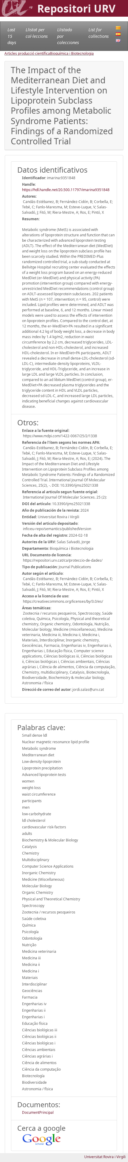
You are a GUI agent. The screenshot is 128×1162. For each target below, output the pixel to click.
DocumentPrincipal (38, 1112)
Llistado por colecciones (68, 36)
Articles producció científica (27, 53)
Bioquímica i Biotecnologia (72, 53)
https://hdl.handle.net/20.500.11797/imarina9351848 (66, 189)
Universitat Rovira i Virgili (105, 1156)
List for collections (98, 33)
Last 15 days (11, 36)
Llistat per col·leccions (37, 33)
